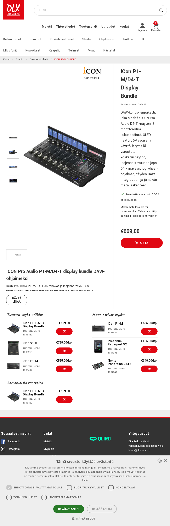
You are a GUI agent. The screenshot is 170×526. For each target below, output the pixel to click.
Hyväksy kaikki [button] (68, 509)
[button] (85, 518)
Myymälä (49, 449)
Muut (91, 50)
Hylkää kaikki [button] (102, 509)
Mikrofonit (10, 50)
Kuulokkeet (32, 50)
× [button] (165, 460)
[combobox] (160, 461)
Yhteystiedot (66, 26)
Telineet (73, 50)
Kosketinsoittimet (62, 39)
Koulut (124, 26)
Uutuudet (108, 26)
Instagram (14, 449)
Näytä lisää (16, 300)
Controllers (91, 78)
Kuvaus (17, 255)
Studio (86, 39)
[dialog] (85, 490)
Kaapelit (54, 50)
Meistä (47, 26)
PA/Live (128, 39)
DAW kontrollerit (39, 59)
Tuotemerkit (88, 26)
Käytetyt (109, 50)
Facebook (14, 441)
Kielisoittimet (12, 39)
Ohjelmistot (107, 39)
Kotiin (6, 59)
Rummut (35, 39)
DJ (144, 39)
